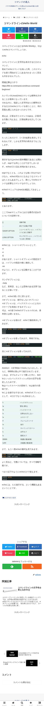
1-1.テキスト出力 (10, 498)
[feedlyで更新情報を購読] (12, 566)
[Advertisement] (22, 521)
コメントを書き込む (22, 682)
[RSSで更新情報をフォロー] (32, 566)
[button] (39, 396)
